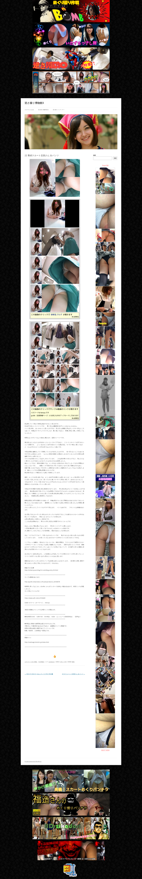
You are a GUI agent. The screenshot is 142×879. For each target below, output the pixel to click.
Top (137, 874)
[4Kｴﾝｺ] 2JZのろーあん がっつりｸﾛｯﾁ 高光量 (39, 674)
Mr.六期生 (34, 662)
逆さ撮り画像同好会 (43, 109)
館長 (73, 662)
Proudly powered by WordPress (33, 761)
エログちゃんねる (29, 109)
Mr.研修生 (41, 662)
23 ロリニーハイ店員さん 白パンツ (73, 674)
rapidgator (51, 662)
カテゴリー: (28, 662)
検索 (94, 155)
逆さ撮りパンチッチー (58, 109)
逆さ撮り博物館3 (34, 103)
